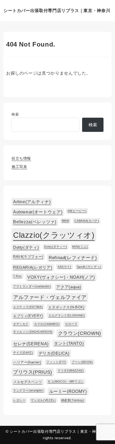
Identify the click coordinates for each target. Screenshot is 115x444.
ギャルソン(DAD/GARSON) (33, 331)
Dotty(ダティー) (55, 246)
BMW (65, 220)
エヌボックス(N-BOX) (66, 307)
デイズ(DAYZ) (23, 352)
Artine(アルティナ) (32, 201)
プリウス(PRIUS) (32, 372)
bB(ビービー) (77, 210)
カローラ (71, 324)
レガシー (19, 400)
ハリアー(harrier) (27, 362)
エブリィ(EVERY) (28, 316)
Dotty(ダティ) (26, 247)
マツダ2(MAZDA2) (70, 370)
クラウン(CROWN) (79, 333)
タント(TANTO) (69, 343)
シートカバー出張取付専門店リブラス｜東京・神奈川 (56, 10)
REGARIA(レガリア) (32, 267)
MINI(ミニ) (80, 246)
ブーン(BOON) (82, 361)
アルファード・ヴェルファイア (50, 297)
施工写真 (19, 166)
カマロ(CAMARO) (47, 324)
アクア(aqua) (68, 287)
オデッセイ (21, 324)
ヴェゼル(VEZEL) (43, 400)
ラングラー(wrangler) (28, 390)
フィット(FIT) (56, 361)
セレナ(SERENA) (31, 343)
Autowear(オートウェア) (37, 211)
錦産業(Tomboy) (73, 400)
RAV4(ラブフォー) (28, 257)
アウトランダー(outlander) (32, 286)
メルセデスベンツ (27, 382)
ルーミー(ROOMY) (68, 391)
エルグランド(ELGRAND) (66, 315)
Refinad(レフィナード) (73, 257)
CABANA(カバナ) (86, 220)
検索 (15, 114)
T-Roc (17, 276)
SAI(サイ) (64, 266)
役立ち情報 (21, 158)
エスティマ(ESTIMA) (28, 306)
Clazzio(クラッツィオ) (54, 235)
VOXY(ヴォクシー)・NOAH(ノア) (61, 277)
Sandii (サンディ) (89, 266)
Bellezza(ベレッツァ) (34, 221)
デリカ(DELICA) (54, 353)
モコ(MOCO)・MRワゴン (66, 381)
